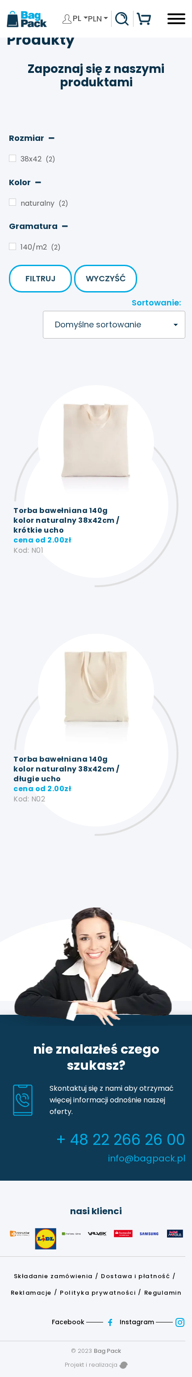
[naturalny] (12, 202)
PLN (95, 18)
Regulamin (163, 1292)
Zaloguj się (67, 18)
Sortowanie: (156, 302)
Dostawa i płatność (135, 1276)
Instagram (138, 1322)
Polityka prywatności (98, 1292)
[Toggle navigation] (176, 21)
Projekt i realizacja (92, 1364)
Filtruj (40, 278)
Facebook (69, 1322)
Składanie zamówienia (53, 1276)
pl (78, 18)
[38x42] (12, 158)
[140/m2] (12, 246)
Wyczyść (106, 278)
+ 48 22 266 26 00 (120, 1139)
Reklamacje (31, 1292)
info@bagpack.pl (146, 1158)
